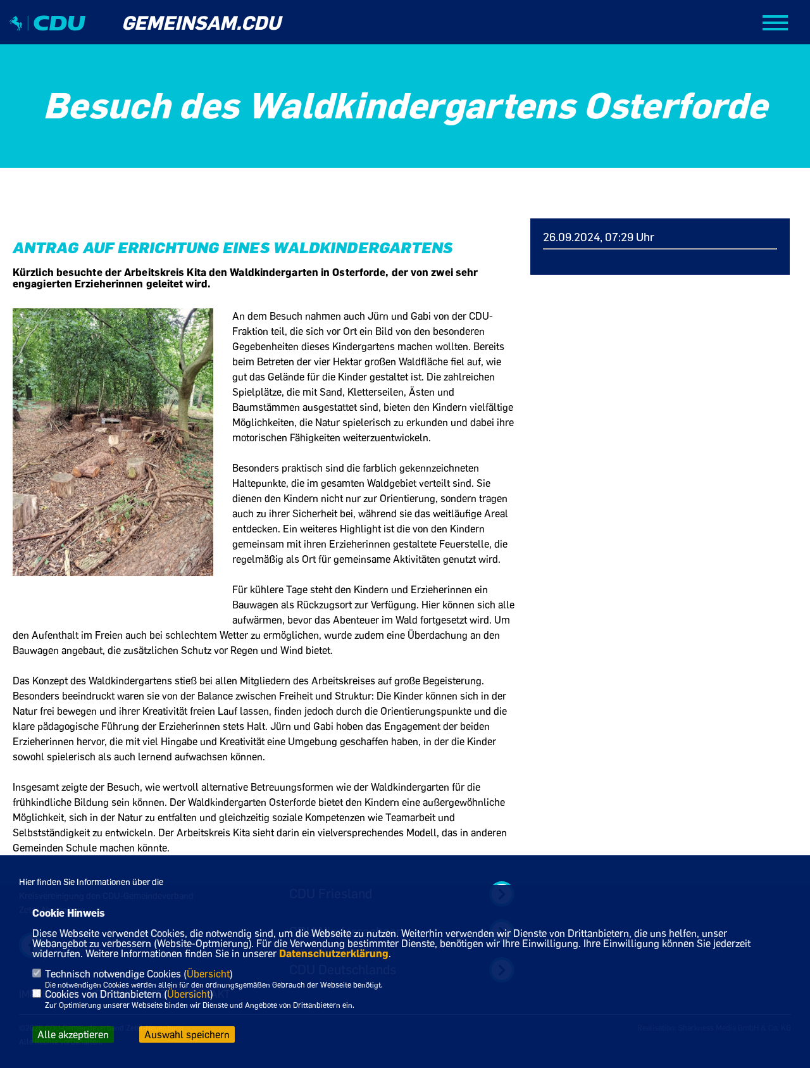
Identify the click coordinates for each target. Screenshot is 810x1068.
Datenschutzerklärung (334, 953)
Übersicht (208, 973)
